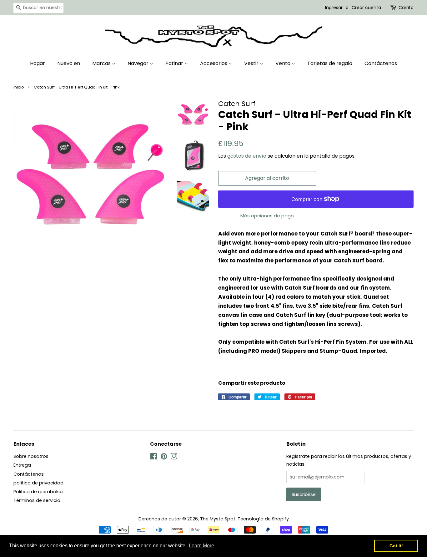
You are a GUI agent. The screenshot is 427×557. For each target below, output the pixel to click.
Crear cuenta (366, 7)
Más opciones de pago (267, 215)
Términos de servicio (36, 500)
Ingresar (334, 7)
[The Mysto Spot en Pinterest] (163, 457)
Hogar (37, 63)
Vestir (252, 63)
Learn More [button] (201, 545)
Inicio (18, 87)
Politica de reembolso (38, 492)
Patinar (174, 63)
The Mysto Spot (217, 519)
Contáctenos (380, 63)
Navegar (139, 63)
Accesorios (214, 63)
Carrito (406, 7)
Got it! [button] (396, 545)
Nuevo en (68, 63)
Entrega (22, 465)
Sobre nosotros (30, 456)
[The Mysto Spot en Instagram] (173, 457)
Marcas (102, 63)
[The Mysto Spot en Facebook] (153, 457)
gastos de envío (246, 156)
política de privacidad (38, 483)
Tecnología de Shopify (263, 519)
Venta (283, 63)
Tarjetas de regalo (329, 63)
